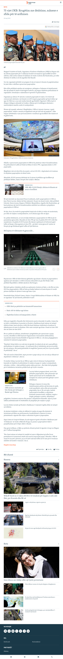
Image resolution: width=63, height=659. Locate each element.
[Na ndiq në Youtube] (13, 631)
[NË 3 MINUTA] (38, 657)
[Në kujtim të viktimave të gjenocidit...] (31, 249)
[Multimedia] (11, 657)
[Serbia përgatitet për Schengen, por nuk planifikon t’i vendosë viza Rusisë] (13, 614)
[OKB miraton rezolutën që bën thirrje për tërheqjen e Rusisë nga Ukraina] (15, 378)
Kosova (7, 460)
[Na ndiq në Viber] (24, 631)
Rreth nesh (7, 642)
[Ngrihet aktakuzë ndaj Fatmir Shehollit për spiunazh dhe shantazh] (13, 520)
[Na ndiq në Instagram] (9, 631)
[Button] (55, 22)
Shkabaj (6, 651)
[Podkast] (24, 657)
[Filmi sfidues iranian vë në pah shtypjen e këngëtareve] (13, 588)
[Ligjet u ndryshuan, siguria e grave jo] (13, 507)
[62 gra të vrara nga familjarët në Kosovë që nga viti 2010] (13, 533)
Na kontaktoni (36, 642)
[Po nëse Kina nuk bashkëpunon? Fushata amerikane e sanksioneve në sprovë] (13, 601)
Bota (5, 7)
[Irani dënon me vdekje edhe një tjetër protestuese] (31, 562)
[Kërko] (51, 657)
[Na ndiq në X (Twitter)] (16, 631)
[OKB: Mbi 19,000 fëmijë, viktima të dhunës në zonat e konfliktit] (14, 189)
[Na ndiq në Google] (28, 631)
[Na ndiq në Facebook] (5, 631)
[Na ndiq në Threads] (20, 631)
